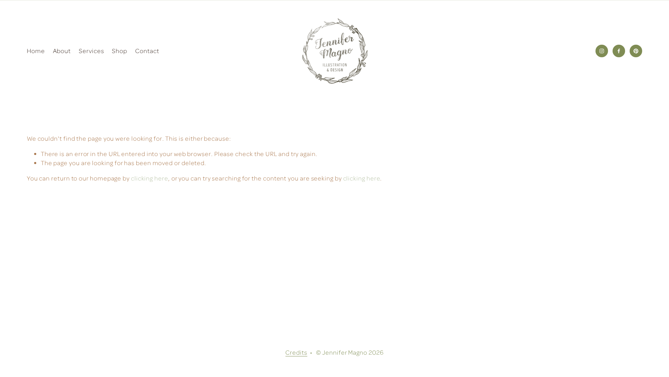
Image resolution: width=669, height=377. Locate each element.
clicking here (149, 178)
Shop (119, 50)
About (62, 50)
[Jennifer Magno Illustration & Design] (619, 51)
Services (91, 50)
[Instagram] (601, 51)
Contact (147, 50)
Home (36, 50)
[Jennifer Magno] (636, 51)
